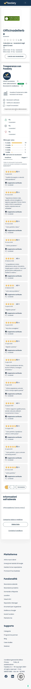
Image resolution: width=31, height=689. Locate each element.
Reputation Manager (11, 603)
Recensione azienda (10, 584)
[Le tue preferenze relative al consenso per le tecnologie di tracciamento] (28, 686)
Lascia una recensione (15, 56)
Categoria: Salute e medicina (12, 520)
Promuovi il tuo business (12, 571)
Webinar (7, 646)
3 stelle (7, 148)
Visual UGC (7, 599)
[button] (15, 93)
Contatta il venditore (15, 531)
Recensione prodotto (11, 588)
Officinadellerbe (13, 32)
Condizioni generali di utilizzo (13, 660)
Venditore (8, 157)
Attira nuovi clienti (10, 560)
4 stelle (8, 145)
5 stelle (7, 143)
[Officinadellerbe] (12, 18)
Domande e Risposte (11, 592)
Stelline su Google (10, 610)
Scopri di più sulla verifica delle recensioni (16, 109)
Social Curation (9, 614)
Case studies (8, 642)
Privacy (6, 662)
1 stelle (7, 152)
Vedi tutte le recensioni (13, 155)
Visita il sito (16, 524)
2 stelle (7, 150)
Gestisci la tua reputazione (13, 567)
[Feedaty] (10, 3)
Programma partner (11, 635)
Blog (5, 639)
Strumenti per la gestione (12, 607)
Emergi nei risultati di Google (13, 563)
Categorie (7, 631)
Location (7, 595)
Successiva (21, 487)
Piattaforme (8, 618)
